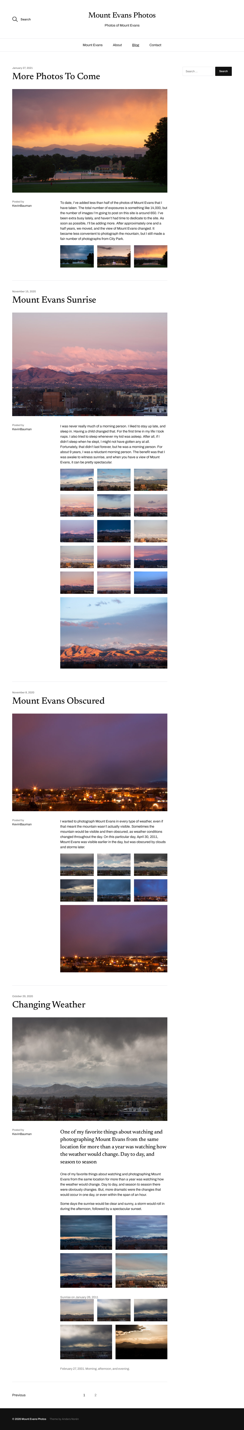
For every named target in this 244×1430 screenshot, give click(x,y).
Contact (155, 45)
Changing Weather (48, 1005)
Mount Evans (93, 45)
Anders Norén (70, 1419)
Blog (135, 45)
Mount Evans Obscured (58, 701)
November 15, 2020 (24, 291)
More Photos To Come (56, 77)
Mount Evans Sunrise (54, 300)
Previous (19, 1395)
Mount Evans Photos (122, 16)
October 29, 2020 (22, 996)
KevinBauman (22, 205)
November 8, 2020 (23, 692)
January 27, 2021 (22, 68)
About (117, 45)
